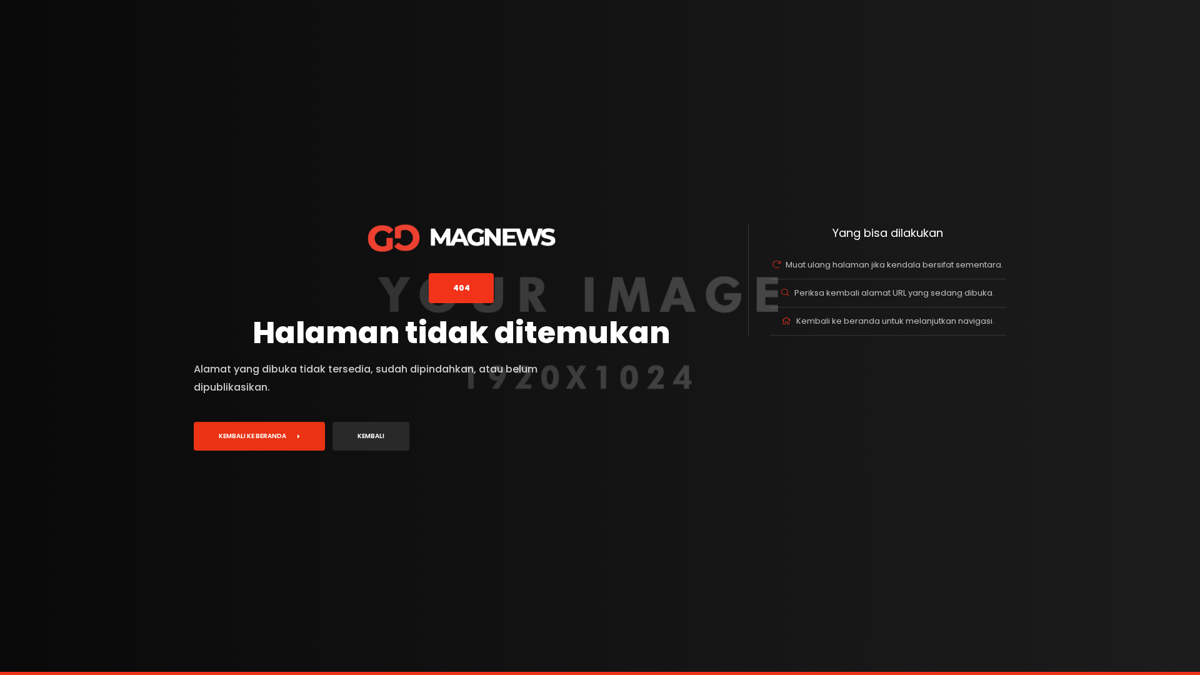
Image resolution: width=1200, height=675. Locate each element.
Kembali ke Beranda (252, 436)
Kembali (371, 436)
